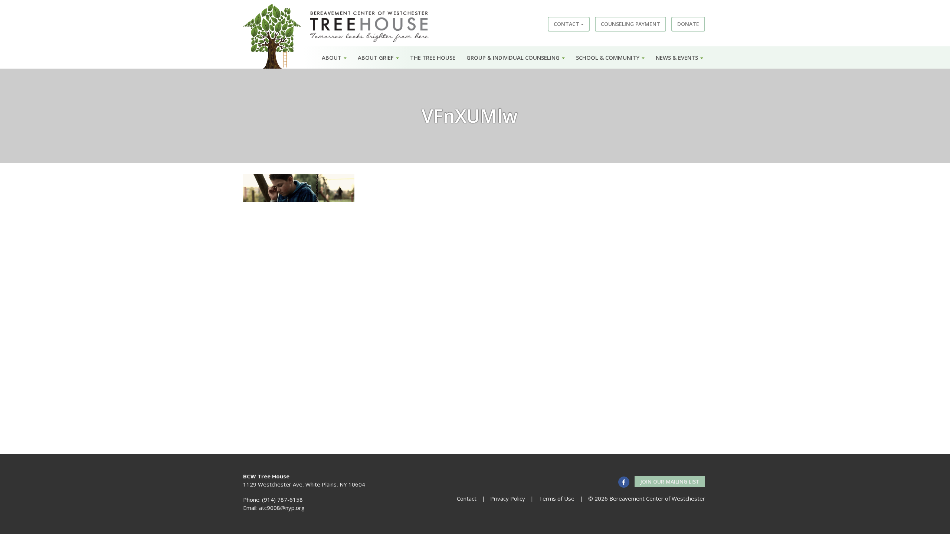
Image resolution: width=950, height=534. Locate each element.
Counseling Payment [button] (630, 23)
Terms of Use (556, 498)
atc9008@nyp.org (282, 507)
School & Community (608, 57)
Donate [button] (688, 23)
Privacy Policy (507, 498)
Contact (567, 23)
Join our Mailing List (670, 481)
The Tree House (432, 57)
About (332, 57)
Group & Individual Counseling (513, 57)
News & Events (678, 57)
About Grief (376, 57)
